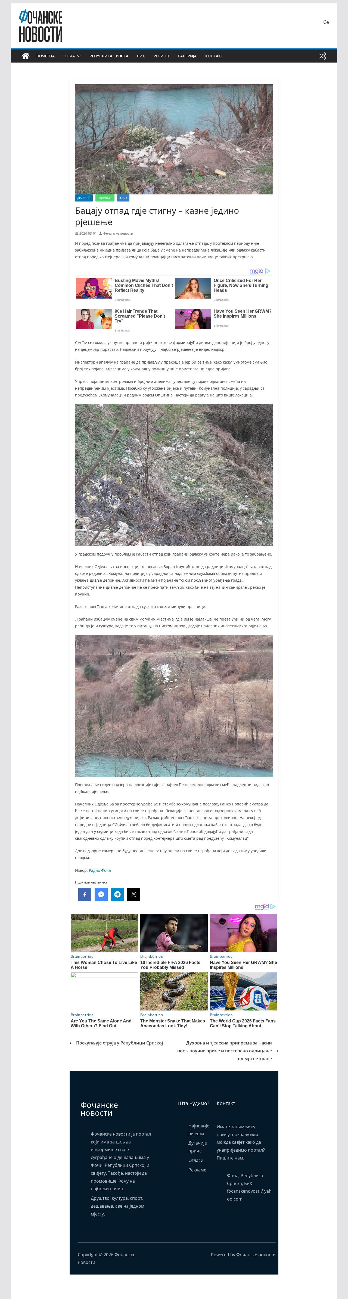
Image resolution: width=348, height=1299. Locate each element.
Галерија (187, 55)
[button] (78, 56)
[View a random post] (322, 56)
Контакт (214, 55)
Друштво (84, 198)
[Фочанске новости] (25, 56)
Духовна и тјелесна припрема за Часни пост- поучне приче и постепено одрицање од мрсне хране (224, 1051)
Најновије (105, 198)
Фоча (69, 55)
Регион (161, 55)
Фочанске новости (118, 233)
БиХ (141, 55)
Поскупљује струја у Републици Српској (119, 1043)
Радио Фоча (100, 870)
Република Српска (108, 55)
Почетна (45, 55)
